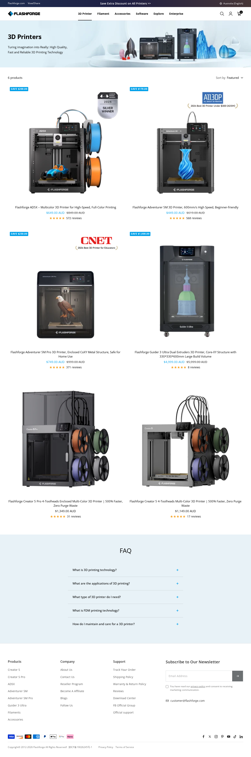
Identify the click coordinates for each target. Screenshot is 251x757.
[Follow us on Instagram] (216, 737)
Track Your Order (124, 670)
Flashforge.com (16, 3)
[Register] (237, 676)
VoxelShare (34, 3)
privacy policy (198, 686)
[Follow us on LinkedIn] (241, 737)
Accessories (15, 719)
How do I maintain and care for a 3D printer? (104, 624)
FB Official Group (124, 705)
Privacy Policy (105, 747)
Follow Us (66, 705)
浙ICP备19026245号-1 (80, 747)
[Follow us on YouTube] (229, 737)
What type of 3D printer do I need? (97, 597)
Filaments (14, 712)
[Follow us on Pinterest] (222, 737)
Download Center (124, 698)
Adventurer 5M (18, 691)
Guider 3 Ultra (17, 705)
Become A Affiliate (72, 691)
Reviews (118, 691)
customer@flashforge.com (187, 701)
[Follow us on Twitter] (210, 737)
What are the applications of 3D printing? (101, 583)
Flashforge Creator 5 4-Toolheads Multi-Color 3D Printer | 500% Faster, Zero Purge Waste (185, 503)
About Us (66, 670)
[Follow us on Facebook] (204, 737)
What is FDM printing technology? (96, 610)
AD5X (11, 684)
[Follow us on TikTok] (235, 737)
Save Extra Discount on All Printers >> (125, 3)
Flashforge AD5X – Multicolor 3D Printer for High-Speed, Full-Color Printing (65, 207)
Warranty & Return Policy (129, 684)
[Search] (222, 14)
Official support (123, 712)
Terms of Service (124, 747)
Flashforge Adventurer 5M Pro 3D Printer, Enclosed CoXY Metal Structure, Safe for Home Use (65, 354)
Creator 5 (14, 670)
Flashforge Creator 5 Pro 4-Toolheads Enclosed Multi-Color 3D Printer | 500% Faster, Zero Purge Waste (65, 503)
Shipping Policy (123, 677)
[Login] (231, 14)
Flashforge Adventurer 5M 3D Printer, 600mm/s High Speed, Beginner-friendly (185, 207)
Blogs (63, 698)
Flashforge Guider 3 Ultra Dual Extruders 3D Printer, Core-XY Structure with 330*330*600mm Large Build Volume (185, 354)
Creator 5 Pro (16, 677)
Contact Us (67, 677)
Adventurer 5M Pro (20, 698)
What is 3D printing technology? (95, 570)
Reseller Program (71, 684)
